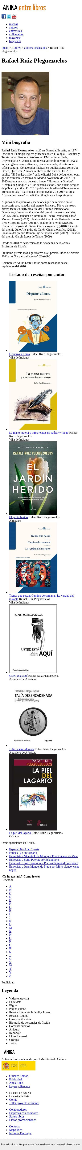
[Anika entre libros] (21, 1055)
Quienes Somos (18, 1076)
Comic (13, 1099)
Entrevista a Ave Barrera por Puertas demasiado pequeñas (43, 863)
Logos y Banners (19, 1086)
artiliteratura (16, 34)
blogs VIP (15, 41)
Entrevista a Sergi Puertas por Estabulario (34, 859)
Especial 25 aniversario (23, 852)
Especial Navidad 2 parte (24, 849)
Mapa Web (15, 1129)
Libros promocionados (22, 1120)
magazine (15, 37)
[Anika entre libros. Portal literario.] (26, 12)
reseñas (13, 24)
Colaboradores (18, 1109)
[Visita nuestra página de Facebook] (4, 17)
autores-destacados (35, 47)
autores (13, 27)
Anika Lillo (16, 1082)
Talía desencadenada (21, 749)
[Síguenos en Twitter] (9, 17)
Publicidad (15, 1079)
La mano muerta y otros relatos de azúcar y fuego (38, 432)
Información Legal (20, 1133)
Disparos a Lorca (19, 354)
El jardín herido (18, 517)
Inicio (5, 47)
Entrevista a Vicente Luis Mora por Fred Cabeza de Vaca (43, 856)
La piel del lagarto (20, 832)
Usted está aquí (18, 675)
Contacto (14, 1126)
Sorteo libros (16, 1116)
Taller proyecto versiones (24, 1103)
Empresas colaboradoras (23, 1113)
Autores (16, 47)
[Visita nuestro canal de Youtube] (14, 17)
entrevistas (15, 31)
